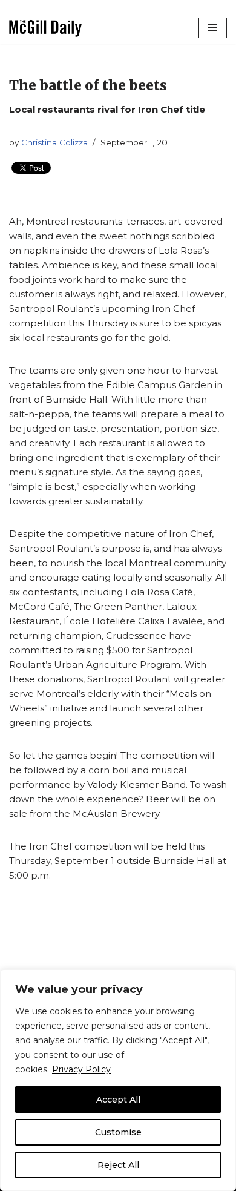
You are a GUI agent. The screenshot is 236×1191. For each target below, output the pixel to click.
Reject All (118, 1165)
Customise (118, 1132)
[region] (118, 1080)
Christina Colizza (54, 142)
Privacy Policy (81, 1069)
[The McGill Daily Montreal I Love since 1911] (45, 28)
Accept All (118, 1099)
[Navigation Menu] (212, 28)
